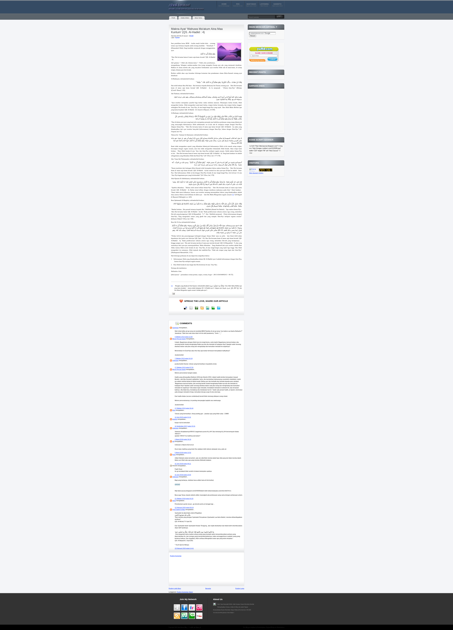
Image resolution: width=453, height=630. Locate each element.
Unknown (175, 360)
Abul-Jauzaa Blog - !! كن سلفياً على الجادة (189, 627)
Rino (173, 410)
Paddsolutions (280, 627)
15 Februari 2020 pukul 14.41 (184, 548)
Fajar (174, 454)
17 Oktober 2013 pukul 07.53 (184, 367)
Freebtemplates (261, 627)
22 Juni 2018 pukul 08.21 (183, 464)
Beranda (208, 588)
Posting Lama (239, 588)
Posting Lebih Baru (175, 588)
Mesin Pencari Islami (179, 339)
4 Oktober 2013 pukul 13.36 (184, 337)
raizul (174, 500)
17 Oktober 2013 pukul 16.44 (184, 408)
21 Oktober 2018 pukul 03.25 (184, 498)
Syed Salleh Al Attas (178, 509)
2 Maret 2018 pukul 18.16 (183, 439)
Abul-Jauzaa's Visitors (256, 173)
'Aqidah (177, 37)
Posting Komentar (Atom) (185, 592)
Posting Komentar (175, 556)
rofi (173, 441)
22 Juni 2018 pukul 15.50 (183, 475)
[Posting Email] (173, 293)
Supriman (175, 328)
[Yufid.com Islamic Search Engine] (264, 61)
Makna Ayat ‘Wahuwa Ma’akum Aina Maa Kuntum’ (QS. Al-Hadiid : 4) (197, 30)
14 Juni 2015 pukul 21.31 (183, 417)
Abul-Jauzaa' (184, 5)
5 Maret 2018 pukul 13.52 (183, 452)
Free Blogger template (249, 627)
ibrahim (174, 419)
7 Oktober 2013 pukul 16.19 (184, 358)
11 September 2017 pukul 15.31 (185, 426)
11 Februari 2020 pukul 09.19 (184, 507)
